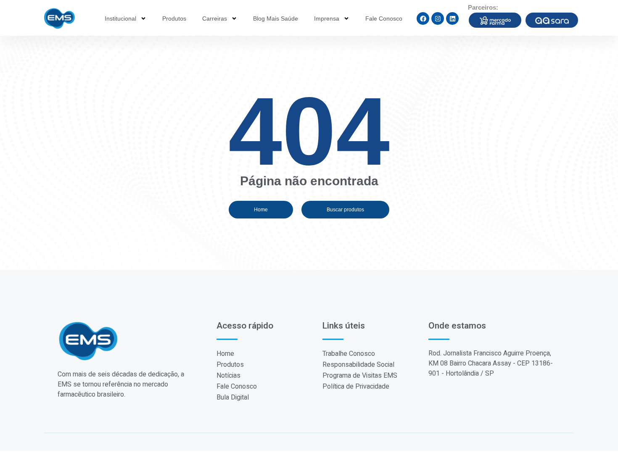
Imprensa (326, 18)
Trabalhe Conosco (348, 354)
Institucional (120, 18)
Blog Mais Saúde (275, 18)
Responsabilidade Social (358, 365)
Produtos (174, 18)
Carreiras (214, 18)
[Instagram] (437, 18)
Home (225, 354)
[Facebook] (423, 18)
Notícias (228, 376)
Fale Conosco (383, 18)
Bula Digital (233, 397)
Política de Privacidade (355, 386)
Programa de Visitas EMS (359, 376)
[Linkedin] (452, 18)
